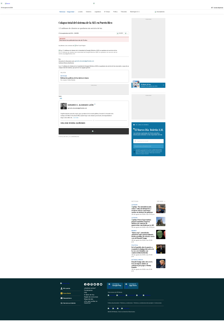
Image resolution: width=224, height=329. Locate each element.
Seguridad (70, 12)
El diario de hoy (89, 295)
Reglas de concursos (91, 297)
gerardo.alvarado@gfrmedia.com (84, 61)
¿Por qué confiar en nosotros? (90, 302)
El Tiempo (107, 11)
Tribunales (124, 11)
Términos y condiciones (126, 303)
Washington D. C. (135, 11)
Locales (80, 11)
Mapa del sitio (88, 299)
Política (115, 11)
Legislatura (98, 11)
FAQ (85, 292)
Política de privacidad (113, 303)
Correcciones (158, 303)
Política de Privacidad (157, 149)
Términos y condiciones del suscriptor (143, 303)
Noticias (62, 12)
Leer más (75, 117)
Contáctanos (88, 290)
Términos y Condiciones (140, 150)
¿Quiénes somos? (90, 288)
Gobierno (88, 11)
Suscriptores (160, 11)
